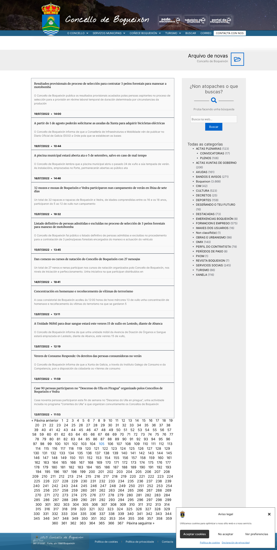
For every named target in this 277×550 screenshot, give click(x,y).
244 (74, 486)
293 (112, 500)
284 (167, 495)
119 (79, 448)
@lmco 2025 (38, 541)
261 (93, 490)
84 (80, 439)
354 (122, 518)
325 (129, 509)
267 (149, 490)
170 (108, 462)
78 (37, 439)
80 (51, 439)
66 (93, 434)
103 (83, 444)
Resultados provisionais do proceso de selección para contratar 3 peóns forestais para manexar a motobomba (100, 85)
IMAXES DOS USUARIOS (212, 228)
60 (49, 434)
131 (44, 453)
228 (65, 481)
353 (112, 518)
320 (83, 509)
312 (149, 504)
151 (81, 458)
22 (51, 425)
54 (147, 430)
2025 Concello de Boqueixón (61, 537)
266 (140, 490)
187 (116, 467)
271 (47, 495)
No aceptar (225, 534)
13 (130, 420)
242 (55, 486)
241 (46, 486)
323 (110, 509)
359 (169, 518)
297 (149, 500)
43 (66, 430)
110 (145, 444)
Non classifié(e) (206, 232)
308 (113, 504)
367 (120, 523)
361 (64, 523)
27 (88, 425)
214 (79, 476)
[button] (269, 514)
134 (71, 453)
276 (93, 495)
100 (57, 444)
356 (141, 518)
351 (93, 518)
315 (38, 509)
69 (114, 434)
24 (66, 425)
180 (54, 467)
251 (141, 486)
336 (93, 514)
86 (95, 439)
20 (37, 425)
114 (38, 448)
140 (124, 453)
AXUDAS (201, 172)
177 (168, 462)
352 (103, 518)
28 (95, 425)
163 (46, 462)
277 (102, 495)
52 (132, 430)
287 (56, 500)
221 (142, 476)
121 (96, 448)
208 (167, 472)
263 (112, 490)
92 (138, 439)
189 (133, 467)
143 (151, 453)
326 (139, 509)
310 (132, 504)
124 (123, 448)
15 (144, 420)
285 (37, 500)
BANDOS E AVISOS (208, 176)
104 (93, 444)
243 (64, 486)
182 (71, 467)
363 (83, 523)
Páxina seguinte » (141, 523)
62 (63, 434)
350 (84, 518)
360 (55, 523)
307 (104, 504)
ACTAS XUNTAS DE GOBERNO (216, 163)
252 (150, 486)
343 (158, 514)
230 (84, 481)
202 (110, 472)
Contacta (167, 541)
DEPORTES (203, 200)
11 (116, 420)
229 (74, 481)
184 (89, 467)
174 (142, 462)
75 (157, 434)
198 (74, 472)
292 (102, 500)
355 (131, 518)
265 (131, 490)
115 (46, 448)
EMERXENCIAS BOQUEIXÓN (214, 219)
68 (107, 434)
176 (159, 462)
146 (37, 458)
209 (35, 476)
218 (115, 476)
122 (105, 448)
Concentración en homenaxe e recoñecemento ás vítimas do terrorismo (83, 291)
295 (131, 500)
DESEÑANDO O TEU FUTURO (215, 204)
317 (56, 509)
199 (83, 472)
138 (106, 453)
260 (84, 490)
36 (154, 425)
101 (66, 444)
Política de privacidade (140, 541)
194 (38, 472)
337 (102, 514)
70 (122, 434)
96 (168, 439)
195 (47, 472)
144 (160, 453)
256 (46, 490)
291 (93, 500)
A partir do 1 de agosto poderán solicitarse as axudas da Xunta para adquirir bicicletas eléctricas (99, 123)
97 (35, 444)
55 (155, 430)
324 (120, 509)
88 (110, 439)
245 (84, 486)
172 (125, 462)
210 (44, 476)
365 (102, 523)
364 (92, 523)
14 (137, 420)
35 (146, 425)
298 (159, 500)
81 (58, 439)
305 (85, 504)
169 (99, 462)
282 (148, 495)
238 (159, 481)
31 (117, 425)
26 (81, 425)
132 (53, 453)
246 (93, 486)
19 (171, 420)
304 (76, 504)
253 (159, 486)
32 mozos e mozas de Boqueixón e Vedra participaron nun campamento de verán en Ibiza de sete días (100, 189)
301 (48, 504)
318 (64, 509)
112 (161, 444)
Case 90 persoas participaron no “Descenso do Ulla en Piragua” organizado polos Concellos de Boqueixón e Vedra (98, 389)
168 (90, 462)
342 (149, 514)
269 (168, 490)
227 (56, 481)
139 (115, 453)
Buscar (213, 127)
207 (157, 472)
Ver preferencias (256, 534)
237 (149, 481)
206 (148, 472)
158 (143, 458)
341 (140, 514)
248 (112, 486)
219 (123, 476)
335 (83, 514)
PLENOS (205, 158)
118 (71, 448)
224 (170, 476)
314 (167, 504)
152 (90, 458)
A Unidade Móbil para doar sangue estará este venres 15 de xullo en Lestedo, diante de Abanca (98, 323)
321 (92, 509)
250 (132, 486)
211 (53, 476)
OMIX (199, 242)
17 (157, 420)
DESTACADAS (205, 214)
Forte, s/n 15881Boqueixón (61, 543)
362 (73, 523)
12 (123, 420)
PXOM (200, 256)
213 (70, 476)
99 (49, 444)
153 (98, 458)
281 (139, 495)
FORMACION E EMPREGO (213, 223)
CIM (198, 186)
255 (37, 490)
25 (73, 425)
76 (164, 434)
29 (103, 425)
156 (125, 458)
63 (70, 434)
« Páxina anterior (44, 420)
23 (59, 425)
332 (55, 514)
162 (37, 462)
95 (161, 439)
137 (97, 453)
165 (64, 462)
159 (152, 458)
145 (169, 453)
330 (37, 514)
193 (168, 467)
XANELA (201, 275)
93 (146, 439)
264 (121, 490)
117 (62, 448)
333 (64, 514)
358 (159, 518)
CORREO (205, 33)
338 (111, 514)
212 (61, 476)
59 (42, 434)
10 (110, 420)
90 (124, 439)
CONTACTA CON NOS (230, 33)
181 (62, 467)
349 (75, 518)
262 (102, 490)
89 (117, 439)
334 (74, 514)
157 (134, 458)
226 (46, 481)
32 (124, 425)
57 (169, 430)
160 (160, 458)
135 (80, 453)
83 (73, 439)
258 (65, 490)
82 (66, 439)
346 (46, 518)
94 (153, 439)
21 (44, 425)
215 (88, 476)
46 (88, 430)
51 (125, 430)
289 (74, 500)
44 (73, 430)
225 (37, 481)
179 (45, 467)
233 (112, 481)
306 (95, 504)
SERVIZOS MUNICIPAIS (107, 33)
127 (149, 448)
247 (103, 486)
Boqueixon (203, 181)
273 (65, 495)
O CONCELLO (76, 33)
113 (169, 444)
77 (171, 434)
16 (150, 420)
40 (43, 430)
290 (84, 500)
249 (122, 486)
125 (132, 448)
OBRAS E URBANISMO (211, 237)
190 (142, 467)
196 (56, 472)
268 (159, 490)
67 (100, 434)
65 (85, 434)
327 (148, 509)
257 (56, 490)
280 (130, 495)
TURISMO (171, 33)
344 (168, 514)
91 (131, 439)
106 (110, 444)
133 (62, 453)
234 (121, 481)
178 (37, 467)
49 (111, 430)
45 (81, 430)
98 (42, 444)
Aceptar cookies (194, 534)
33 (131, 425)
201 (101, 472)
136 (89, 453)
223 (160, 476)
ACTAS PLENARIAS (208, 148)
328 (157, 509)
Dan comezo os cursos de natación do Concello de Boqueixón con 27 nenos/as (87, 259)
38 (168, 425)
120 (88, 448)
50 (118, 430)
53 (140, 430)
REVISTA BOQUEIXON (210, 260)
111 (153, 444)
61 (56, 434)
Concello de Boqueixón (107, 19)
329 (167, 509)
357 (150, 518)
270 (38, 495)
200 (92, 472)
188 (124, 467)
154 (107, 458)
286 (46, 500)
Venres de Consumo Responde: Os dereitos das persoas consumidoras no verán (88, 356)
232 (102, 481)
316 (47, 509)
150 (72, 458)
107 (119, 444)
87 (102, 439)
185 (98, 467)
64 (78, 434)
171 (116, 462)
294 (121, 500)
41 (51, 430)
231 (93, 481)
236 (140, 481)
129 (167, 448)
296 (140, 500)
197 (65, 472)
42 (58, 430)
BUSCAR (190, 33)
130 (36, 453)
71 (128, 434)
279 (120, 495)
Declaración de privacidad (235, 542)
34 (139, 425)
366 (111, 523)
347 (56, 518)
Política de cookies (210, 542)
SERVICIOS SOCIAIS (209, 265)
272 (56, 495)
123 (114, 448)
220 (133, 476)
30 (110, 425)
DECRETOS (203, 195)
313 (158, 504)
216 (97, 476)
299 (168, 500)
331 (46, 514)
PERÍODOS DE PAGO (209, 251)
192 (159, 467)
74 (150, 434)
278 (111, 495)
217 (106, 476)
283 (157, 495)
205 (138, 472)
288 (65, 500)
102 (75, 444)
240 (36, 486)
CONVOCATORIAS (212, 153)
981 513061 (39, 543)
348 (65, 518)
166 (73, 462)
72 (136, 434)
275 (84, 495)
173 (133, 462)
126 (141, 448)
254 (169, 486)
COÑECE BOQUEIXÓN (143, 33)
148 (54, 458)
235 (131, 481)
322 (101, 509)
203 (119, 472)
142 (142, 453)
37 (161, 425)
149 (64, 458)
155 (116, 458)
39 (36, 430)
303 (66, 504)
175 (151, 462)
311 (140, 504)
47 (96, 430)
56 (162, 430)
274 (74, 495)
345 (37, 518)
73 (143, 434)
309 (123, 504)
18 (164, 420)
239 (168, 481)
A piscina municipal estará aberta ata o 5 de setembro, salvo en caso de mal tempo (90, 155)
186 (107, 467)
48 (103, 430)
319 (73, 509)
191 (150, 467)
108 (128, 444)
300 (38, 504)
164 (55, 462)
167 (81, 462)
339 (121, 514)
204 (129, 472)
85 (88, 439)
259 (74, 490)
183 (80, 467)
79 (44, 439)
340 (130, 514)
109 (137, 444)
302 (57, 504)
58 (34, 434)
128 (158, 448)
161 (169, 458)
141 (133, 453)
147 (45, 458)
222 (151, 476)
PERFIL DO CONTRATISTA (213, 246)
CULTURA (202, 190)
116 (54, 448)
